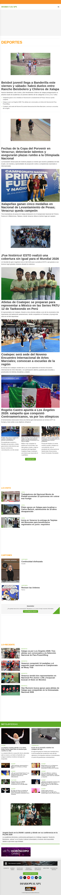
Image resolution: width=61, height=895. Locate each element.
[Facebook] (21, 877)
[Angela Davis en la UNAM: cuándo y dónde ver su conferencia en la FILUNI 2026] (5, 782)
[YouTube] (28, 877)
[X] (24, 877)
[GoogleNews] (32, 877)
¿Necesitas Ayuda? (30, 873)
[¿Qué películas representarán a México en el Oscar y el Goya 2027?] (5, 766)
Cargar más (30, 459)
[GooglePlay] (40, 877)
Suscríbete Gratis (30, 611)
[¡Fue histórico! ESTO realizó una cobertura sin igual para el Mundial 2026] (30, 236)
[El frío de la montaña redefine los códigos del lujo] (45, 736)
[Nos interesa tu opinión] (30, 863)
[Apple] (36, 877)
